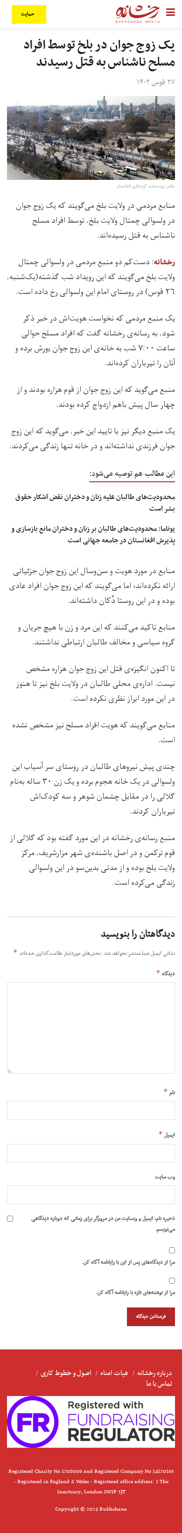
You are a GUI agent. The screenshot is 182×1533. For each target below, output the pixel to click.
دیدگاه (165, 973)
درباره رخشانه (154, 1373)
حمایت (28, 14)
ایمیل (166, 1134)
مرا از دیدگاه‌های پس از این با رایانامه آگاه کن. (128, 1262)
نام (169, 1092)
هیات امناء (114, 1373)
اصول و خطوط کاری (66, 1373)
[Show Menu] (170, 14)
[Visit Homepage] (138, 14)
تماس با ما (159, 1384)
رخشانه (164, 262)
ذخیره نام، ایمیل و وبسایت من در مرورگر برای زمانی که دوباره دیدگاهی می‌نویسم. (103, 1223)
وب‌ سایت (165, 1177)
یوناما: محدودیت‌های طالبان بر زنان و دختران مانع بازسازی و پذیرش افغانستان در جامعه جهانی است (93, 535)
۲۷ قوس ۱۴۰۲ (156, 82)
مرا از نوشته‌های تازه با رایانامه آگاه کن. (135, 1292)
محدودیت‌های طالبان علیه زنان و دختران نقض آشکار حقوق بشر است (95, 503)
